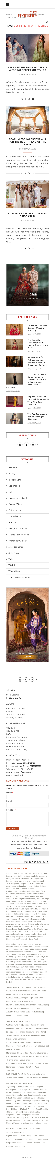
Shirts (43, 1074)
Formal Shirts (13, 1060)
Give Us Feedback (14, 775)
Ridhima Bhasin (24, 991)
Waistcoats (17, 1035)
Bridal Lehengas (19, 1039)
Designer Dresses (42, 1028)
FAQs (8, 734)
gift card (10, 728)
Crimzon (19, 1015)
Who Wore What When (19, 577)
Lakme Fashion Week (18, 534)
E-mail (9, 801)
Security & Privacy (15, 717)
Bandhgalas (43, 1053)
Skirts (43, 1032)
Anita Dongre (43, 1005)
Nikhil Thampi (27, 1001)
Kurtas (13, 1053)
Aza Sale (12, 467)
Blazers (17, 1056)
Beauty (11, 473)
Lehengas (11, 1067)
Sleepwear (10, 1070)
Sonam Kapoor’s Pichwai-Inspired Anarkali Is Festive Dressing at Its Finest (37, 361)
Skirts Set (29, 1067)
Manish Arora (18, 994)
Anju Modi (27, 998)
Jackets (9, 1035)
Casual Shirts (25, 1060)
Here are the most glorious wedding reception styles (27, 68)
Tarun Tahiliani (27, 987)
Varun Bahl (36, 991)
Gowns (31, 1028)
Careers (9, 711)
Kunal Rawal (11, 1008)
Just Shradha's (37, 1012)
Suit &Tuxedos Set (34, 1077)
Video (11, 559)
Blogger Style (14, 480)
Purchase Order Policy (17, 749)
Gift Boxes (44, 1046)
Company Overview (15, 708)
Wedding (12, 565)
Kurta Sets (18, 1025)
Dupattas (33, 1035)
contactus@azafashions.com (19, 772)
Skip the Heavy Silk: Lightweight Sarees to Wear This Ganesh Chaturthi (38, 401)
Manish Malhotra (40, 987)
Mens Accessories (13, 1049)
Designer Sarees (29, 1025)
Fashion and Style (17, 498)
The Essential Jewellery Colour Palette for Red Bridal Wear (38, 344)
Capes (22, 1032)
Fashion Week (15, 504)
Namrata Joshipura (13, 1001)
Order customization (16, 746)
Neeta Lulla (18, 998)
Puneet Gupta (25, 1012)
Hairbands (28, 1046)
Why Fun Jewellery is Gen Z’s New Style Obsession (37, 416)
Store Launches (15, 547)
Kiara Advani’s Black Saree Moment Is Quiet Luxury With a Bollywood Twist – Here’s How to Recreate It (26, 380)
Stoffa (26, 1015)
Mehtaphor (10, 1015)
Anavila (34, 994)
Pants (37, 1032)
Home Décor (14, 516)
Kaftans (26, 1035)
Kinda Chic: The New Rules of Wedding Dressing (37, 328)
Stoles (22, 1042)
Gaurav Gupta (11, 991)
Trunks (36, 1046)
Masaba (27, 994)
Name (9, 793)
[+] (19, 486)
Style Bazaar (14, 553)
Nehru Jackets (23, 1053)
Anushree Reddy (23, 1008)
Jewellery (19, 1046)
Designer (12, 486)
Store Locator (12, 695)
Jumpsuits (30, 1032)
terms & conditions (15, 714)
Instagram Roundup (18, 528)
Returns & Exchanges (16, 737)
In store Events (13, 698)
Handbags (10, 1046)
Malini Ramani (38, 998)
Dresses (38, 1063)
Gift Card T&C (12, 731)
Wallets (29, 1042)
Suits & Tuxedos (27, 1056)
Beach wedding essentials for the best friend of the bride (27, 142)
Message (11, 810)
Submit (12, 828)
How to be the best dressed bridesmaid (27, 215)
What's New (14, 571)
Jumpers (44, 1077)
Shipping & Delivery (15, 740)
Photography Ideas (17, 541)
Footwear (36, 1042)
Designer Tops (12, 1032)
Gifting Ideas (14, 510)
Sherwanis (34, 1053)
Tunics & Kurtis (21, 1028)
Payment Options (14, 743)
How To (12, 522)
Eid (10, 492)
